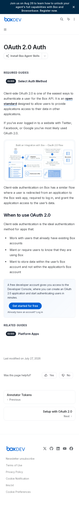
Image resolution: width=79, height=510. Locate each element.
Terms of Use (14, 465)
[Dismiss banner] (73, 7)
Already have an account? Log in (25, 312)
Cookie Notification (17, 478)
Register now (48, 10)
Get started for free (25, 305)
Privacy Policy (14, 471)
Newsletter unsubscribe (19, 458)
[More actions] (74, 19)
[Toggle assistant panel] (68, 19)
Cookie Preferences (18, 491)
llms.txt (10, 485)
